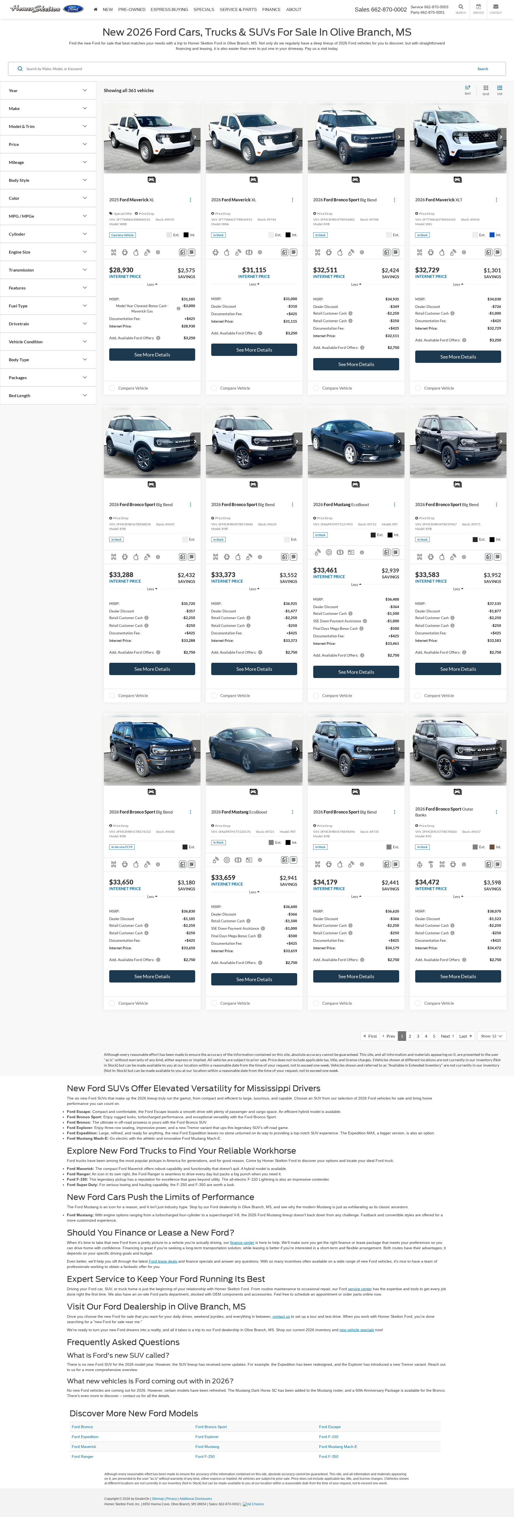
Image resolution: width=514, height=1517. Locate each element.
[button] (195, 137)
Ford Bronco (82, 1427)
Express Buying (169, 9)
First (371, 1035)
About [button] (293, 9)
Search (483, 68)
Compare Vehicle (133, 388)
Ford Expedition (85, 1437)
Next (446, 1035)
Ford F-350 (328, 1456)
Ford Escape (330, 1427)
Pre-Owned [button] (131, 9)
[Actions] (190, 200)
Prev (389, 1035)
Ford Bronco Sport (211, 1427)
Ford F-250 (205, 1456)
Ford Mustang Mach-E (338, 1446)
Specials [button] (204, 9)
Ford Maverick (84, 1446)
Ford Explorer (207, 1437)
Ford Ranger (82, 1456)
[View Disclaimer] (158, 252)
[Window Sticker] (191, 252)
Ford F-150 (328, 1437)
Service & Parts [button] (238, 9)
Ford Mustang (207, 1446)
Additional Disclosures (195, 1499)
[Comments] (182, 252)
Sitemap (158, 1499)
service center (360, 1289)
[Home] (95, 9)
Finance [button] (271, 9)
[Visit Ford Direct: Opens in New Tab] (254, 1504)
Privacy (171, 1499)
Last (464, 1035)
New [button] (108, 9)
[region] (152, 318)
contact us (281, 1316)
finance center (242, 1242)
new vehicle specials (356, 1330)
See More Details (152, 354)
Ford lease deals (163, 1261)
